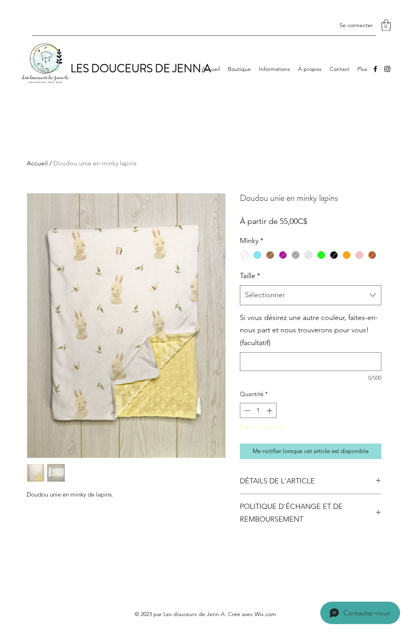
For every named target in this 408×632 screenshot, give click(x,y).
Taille (250, 275)
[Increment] (270, 410)
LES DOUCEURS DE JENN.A (141, 69)
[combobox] (310, 295)
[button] (386, 25)
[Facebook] (375, 69)
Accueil (37, 163)
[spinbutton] (258, 410)
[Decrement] (246, 410)
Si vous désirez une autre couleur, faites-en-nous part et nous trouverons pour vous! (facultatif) (309, 330)
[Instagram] (387, 69)
